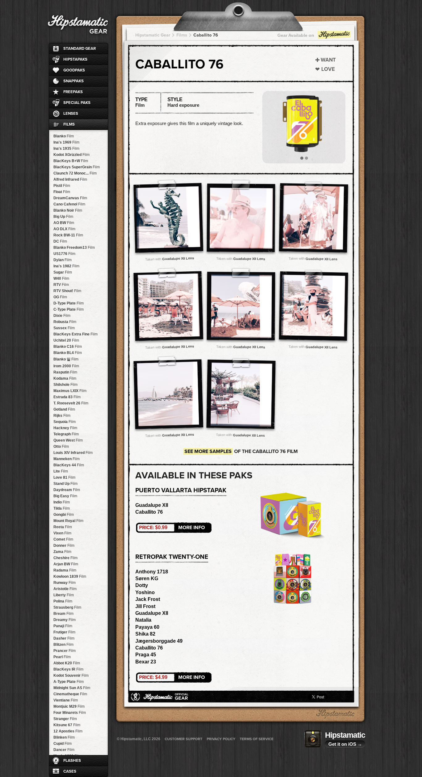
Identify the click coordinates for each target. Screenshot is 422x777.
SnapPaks (73, 81)
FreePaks (73, 91)
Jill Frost (145, 606)
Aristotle (65, 589)
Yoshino (145, 592)
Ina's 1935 (66, 148)
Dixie (61, 315)
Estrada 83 (67, 397)
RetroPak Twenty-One (171, 557)
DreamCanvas (70, 198)
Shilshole (65, 384)
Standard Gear (79, 48)
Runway (64, 583)
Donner (63, 545)
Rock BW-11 (68, 235)
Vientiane (65, 700)
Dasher (63, 638)
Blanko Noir (67, 210)
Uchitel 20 (66, 340)
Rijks (61, 415)
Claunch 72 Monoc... (75, 173)
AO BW (63, 223)
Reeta (62, 527)
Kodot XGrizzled (71, 155)
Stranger (65, 719)
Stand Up (65, 483)
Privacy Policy (221, 739)
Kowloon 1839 (69, 576)
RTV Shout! (67, 291)
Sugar (62, 272)
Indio (61, 502)
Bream (63, 613)
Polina (62, 601)
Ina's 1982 (66, 266)
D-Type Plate (68, 303)
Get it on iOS (345, 744)
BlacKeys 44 (68, 465)
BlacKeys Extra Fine (75, 334)
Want (328, 60)
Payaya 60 (147, 627)
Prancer (64, 651)
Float (61, 192)
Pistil (61, 185)
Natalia (143, 620)
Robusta (64, 322)
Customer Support (183, 739)
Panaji (62, 626)
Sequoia (64, 422)
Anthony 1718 (151, 571)
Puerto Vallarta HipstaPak (180, 490)
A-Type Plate (68, 682)
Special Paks (77, 102)
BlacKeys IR (68, 669)
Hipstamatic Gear (152, 35)
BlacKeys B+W (70, 161)
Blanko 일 (65, 359)
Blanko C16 (67, 346)
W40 (61, 278)
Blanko (63, 136)
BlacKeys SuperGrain (76, 167)
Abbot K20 (66, 663)
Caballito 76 (205, 35)
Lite (60, 471)
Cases (69, 771)
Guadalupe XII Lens (178, 258)
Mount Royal (68, 521)
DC (60, 241)
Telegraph (66, 434)
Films (69, 124)
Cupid (62, 743)
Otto (61, 446)
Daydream (66, 490)
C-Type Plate (68, 309)
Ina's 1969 (66, 142)
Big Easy (65, 496)
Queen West (68, 440)
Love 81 (64, 477)
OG (60, 297)
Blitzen (63, 644)
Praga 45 (145, 654)
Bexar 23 (145, 661)
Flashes (72, 760)
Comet (63, 539)
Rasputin (65, 372)
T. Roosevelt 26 (70, 403)
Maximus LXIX (70, 391)
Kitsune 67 (66, 725)
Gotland (64, 409)
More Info (172, 527)
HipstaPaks (75, 59)
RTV (61, 285)
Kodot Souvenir (71, 675)
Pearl (62, 657)
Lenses (70, 113)
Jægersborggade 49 (159, 641)
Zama (62, 552)
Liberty (63, 595)
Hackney (65, 428)
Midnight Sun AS (71, 688)
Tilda (61, 508)
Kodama (64, 378)
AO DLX (64, 229)
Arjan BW (65, 564)
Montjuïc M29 (69, 706)
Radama (64, 570)
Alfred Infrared (70, 179)
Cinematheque (70, 694)
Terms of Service (256, 739)
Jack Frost (147, 599)
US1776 (64, 254)
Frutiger (64, 632)
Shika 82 (145, 634)
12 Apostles (67, 731)
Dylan (62, 260)
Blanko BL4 (67, 353)
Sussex (64, 328)
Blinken (64, 737)
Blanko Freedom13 (74, 247)
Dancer (63, 750)
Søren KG (146, 578)
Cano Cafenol (69, 204)
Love (328, 69)
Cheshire (65, 558)
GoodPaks (74, 70)
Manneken (66, 459)
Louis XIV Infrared (73, 453)
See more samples (208, 451)
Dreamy (64, 620)
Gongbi (63, 514)
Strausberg (67, 607)
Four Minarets (69, 712)
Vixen (62, 533)
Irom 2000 (66, 366)
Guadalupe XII (151, 505)
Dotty (141, 585)
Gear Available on (295, 35)
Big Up (63, 216)
